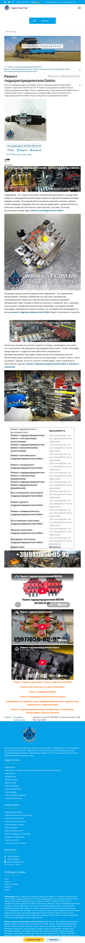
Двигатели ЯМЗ (10, 783)
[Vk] (13, 2)
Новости (7, 882)
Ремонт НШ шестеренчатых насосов (18, 815)
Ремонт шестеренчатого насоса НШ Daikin (42, 686)
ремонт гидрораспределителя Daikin (30, 312)
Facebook (36, 150)
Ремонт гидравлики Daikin (42, 691)
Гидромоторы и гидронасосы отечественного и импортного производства (33, 770)
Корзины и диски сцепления (15, 821)
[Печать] (80, 85)
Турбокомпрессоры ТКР (14, 831)
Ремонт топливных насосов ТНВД (17, 834)
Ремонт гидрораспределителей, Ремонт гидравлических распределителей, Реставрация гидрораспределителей (37, 70)
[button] (8, 48)
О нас (6, 879)
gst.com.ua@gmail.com (15, 862)
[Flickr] (9, 2)
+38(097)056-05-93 (54, 2)
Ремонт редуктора (12, 786)
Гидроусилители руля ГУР (14, 818)
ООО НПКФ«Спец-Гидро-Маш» (19, 154)
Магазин (45, 21)
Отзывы (7, 889)
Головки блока (10, 776)
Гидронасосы (10, 773)
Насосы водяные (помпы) (14, 824)
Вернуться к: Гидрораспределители (64, 76)
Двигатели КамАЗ (11, 780)
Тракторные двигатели (13, 789)
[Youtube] (5, 2)
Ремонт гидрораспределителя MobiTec (25, 67)
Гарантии (7, 887)
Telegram (23, 150)
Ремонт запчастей (12, 840)
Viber (12, 150)
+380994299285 (12, 859)
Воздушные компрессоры (14, 837)
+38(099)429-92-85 (69, 2)
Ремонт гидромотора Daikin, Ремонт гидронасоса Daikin (42, 682)
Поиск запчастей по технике (15, 843)
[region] (42, 48)
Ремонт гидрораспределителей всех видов (42, 696)
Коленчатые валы (11, 828)
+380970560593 (13, 856)
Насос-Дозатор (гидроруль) (16, 795)
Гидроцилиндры (11, 792)
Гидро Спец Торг (19, 8)
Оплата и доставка (11, 884)
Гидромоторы (10, 767)
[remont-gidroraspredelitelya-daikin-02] (7, 159)
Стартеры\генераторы (13, 798)
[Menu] (79, 8)
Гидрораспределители (13, 812)
